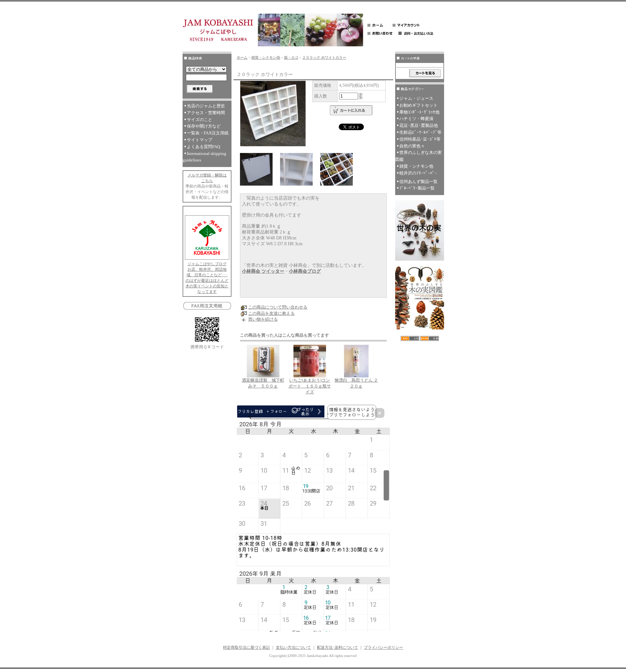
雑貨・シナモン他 (265, 57)
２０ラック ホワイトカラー (324, 57)
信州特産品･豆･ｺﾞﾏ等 (419, 139)
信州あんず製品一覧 (418, 181)
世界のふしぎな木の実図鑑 (418, 156)
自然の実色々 (412, 146)
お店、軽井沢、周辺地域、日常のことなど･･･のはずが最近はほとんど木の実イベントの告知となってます (207, 280)
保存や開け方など (204, 126)
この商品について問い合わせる (277, 307)
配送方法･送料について (337, 647)
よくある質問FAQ (203, 146)
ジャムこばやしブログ (207, 264)
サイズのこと (199, 119)
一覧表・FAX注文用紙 (208, 132)
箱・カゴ (291, 57)
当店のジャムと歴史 (206, 105)
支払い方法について (293, 647)
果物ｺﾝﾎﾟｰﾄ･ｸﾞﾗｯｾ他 (419, 112)
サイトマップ (199, 139)
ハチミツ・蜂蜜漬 (416, 118)
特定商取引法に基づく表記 (246, 647)
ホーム (242, 57)
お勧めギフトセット (418, 105)
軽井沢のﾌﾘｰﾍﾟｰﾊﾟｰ (418, 173)
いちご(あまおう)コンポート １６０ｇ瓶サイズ (310, 386)
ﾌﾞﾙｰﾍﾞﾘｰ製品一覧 (417, 188)
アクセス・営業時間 (206, 112)
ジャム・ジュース (416, 98)
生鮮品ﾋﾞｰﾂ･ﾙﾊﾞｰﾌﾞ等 (420, 132)
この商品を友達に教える (271, 313)
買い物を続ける (263, 319)
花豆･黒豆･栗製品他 (418, 125)
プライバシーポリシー (383, 647)
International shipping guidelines (204, 157)
